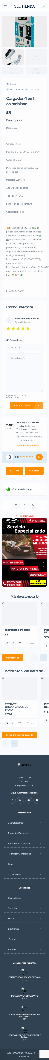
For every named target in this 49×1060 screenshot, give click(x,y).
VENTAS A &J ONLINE (27, 422)
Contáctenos (14, 874)
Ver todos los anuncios (27, 446)
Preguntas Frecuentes (18, 833)
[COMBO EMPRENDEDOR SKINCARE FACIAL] (25, 1030)
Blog (10, 864)
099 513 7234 (24, 777)
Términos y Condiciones (19, 853)
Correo (35, 470)
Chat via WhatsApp (22, 489)
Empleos (12, 949)
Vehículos (12, 939)
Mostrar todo (12, 657)
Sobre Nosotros (15, 822)
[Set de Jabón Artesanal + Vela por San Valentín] (25, 1009)
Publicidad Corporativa (19, 843)
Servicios (12, 908)
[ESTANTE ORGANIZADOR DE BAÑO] (25, 972)
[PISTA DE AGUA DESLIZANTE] (25, 990)
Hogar (11, 918)
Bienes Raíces (14, 898)
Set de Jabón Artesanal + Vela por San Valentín (24, 1015)
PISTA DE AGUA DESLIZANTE (24, 996)
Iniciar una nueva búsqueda (19, 734)
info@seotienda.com (24, 785)
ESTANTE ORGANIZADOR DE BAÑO (24, 977)
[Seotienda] (24, 6)
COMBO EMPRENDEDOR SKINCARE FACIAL (24, 1036)
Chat (16, 470)
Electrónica (13, 928)
